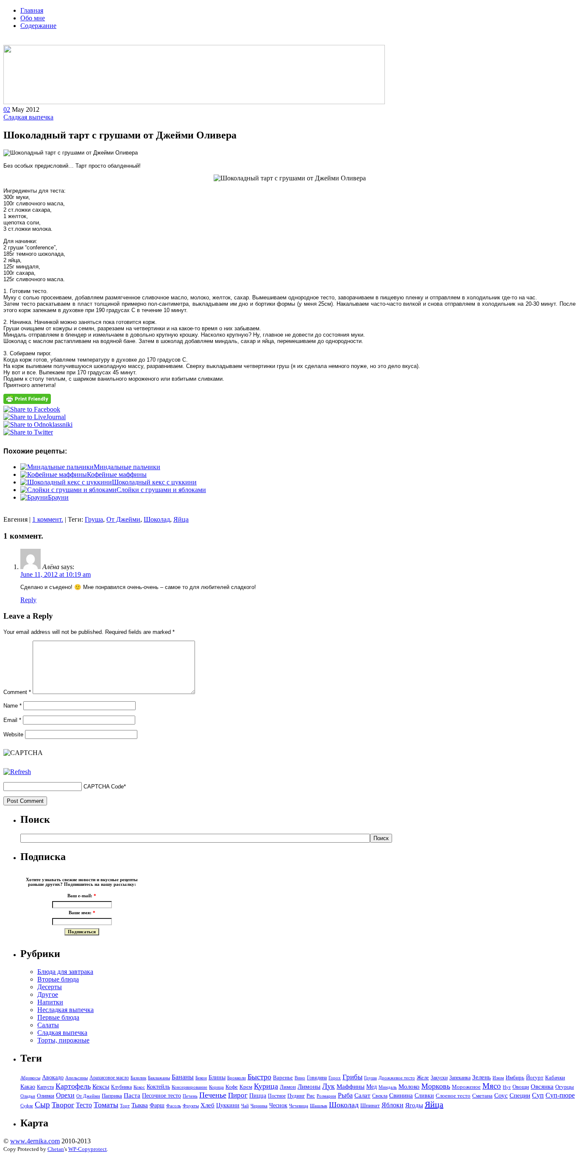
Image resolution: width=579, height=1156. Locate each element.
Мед (371, 1087)
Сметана (482, 1096)
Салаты (48, 1025)
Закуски (439, 1078)
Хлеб (207, 1105)
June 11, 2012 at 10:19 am (55, 574)
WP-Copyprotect (87, 1149)
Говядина (317, 1078)
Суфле (26, 1105)
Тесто (84, 1105)
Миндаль (388, 1087)
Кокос (139, 1087)
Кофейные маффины (117, 474)
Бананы (183, 1077)
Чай (245, 1105)
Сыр (42, 1104)
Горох (334, 1078)
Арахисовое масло (109, 1078)
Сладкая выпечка (28, 117)
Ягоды (414, 1105)
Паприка (112, 1096)
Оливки (45, 1096)
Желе (423, 1078)
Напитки (50, 1002)
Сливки (424, 1095)
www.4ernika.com (35, 1141)
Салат (362, 1095)
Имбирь (515, 1077)
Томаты (106, 1105)
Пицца (257, 1095)
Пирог (238, 1095)
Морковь (435, 1086)
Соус (501, 1095)
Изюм (498, 1077)
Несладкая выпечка (65, 1009)
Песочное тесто (161, 1095)
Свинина (401, 1095)
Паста (132, 1095)
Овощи (520, 1087)
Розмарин (326, 1096)
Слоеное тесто (453, 1096)
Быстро (259, 1077)
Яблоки (392, 1105)
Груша (94, 519)
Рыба (345, 1095)
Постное (277, 1096)
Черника (259, 1105)
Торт (125, 1105)
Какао (27, 1087)
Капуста (45, 1087)
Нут (507, 1087)
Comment (17, 692)
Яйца (181, 519)
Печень (190, 1095)
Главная (31, 10)
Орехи (65, 1095)
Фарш (157, 1105)
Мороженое (466, 1087)
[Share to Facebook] (31, 409)
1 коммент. (47, 519)
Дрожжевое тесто (397, 1077)
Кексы (100, 1086)
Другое (47, 994)
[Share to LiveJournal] (34, 416)
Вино (300, 1078)
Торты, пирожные (63, 1040)
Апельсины (76, 1078)
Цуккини (227, 1105)
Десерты (49, 986)
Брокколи (236, 1078)
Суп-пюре (560, 1095)
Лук (328, 1086)
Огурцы (564, 1087)
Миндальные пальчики (127, 466)
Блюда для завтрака (65, 971)
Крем (245, 1087)
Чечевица (298, 1105)
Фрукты (191, 1105)
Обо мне (32, 18)
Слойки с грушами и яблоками (161, 489)
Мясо (491, 1085)
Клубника (121, 1087)
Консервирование (189, 1087)
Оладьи (27, 1095)
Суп (538, 1095)
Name (12, 705)
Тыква (139, 1105)
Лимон (288, 1087)
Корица (216, 1087)
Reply (28, 599)
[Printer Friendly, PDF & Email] (27, 402)
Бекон (201, 1077)
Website (13, 734)
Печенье (212, 1095)
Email (12, 720)
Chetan (55, 1149)
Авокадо (53, 1077)
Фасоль (173, 1105)
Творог (63, 1105)
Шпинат (370, 1105)
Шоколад (157, 519)
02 (6, 109)
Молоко (409, 1086)
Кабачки (555, 1078)
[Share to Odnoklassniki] (37, 424)
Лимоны (309, 1086)
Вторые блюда (58, 979)
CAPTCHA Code (104, 786)
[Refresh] (17, 771)
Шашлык (318, 1105)
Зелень (481, 1077)
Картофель (73, 1086)
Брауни (58, 497)
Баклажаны (159, 1078)
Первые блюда (58, 1017)
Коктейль (158, 1087)
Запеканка (459, 1078)
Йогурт (534, 1077)
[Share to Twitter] (28, 432)
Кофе (231, 1087)
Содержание (38, 25)
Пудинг (296, 1096)
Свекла (379, 1096)
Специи (519, 1095)
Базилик (138, 1077)
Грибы (352, 1077)
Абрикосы (30, 1078)
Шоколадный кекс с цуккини (154, 482)
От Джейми (123, 519)
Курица (266, 1086)
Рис (310, 1095)
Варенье (283, 1078)
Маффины (351, 1086)
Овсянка (542, 1086)
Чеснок (278, 1105)
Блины (217, 1077)
